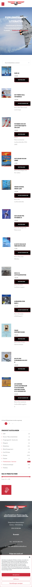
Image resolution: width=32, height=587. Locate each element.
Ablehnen (16, 579)
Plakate (5, 458)
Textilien (5, 467)
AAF (4, 433)
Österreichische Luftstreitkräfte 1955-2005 (20, 125)
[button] (29, 557)
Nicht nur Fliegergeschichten (20, 360)
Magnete (5, 443)
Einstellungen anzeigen (16, 583)
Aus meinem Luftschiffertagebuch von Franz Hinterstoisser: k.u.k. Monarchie (20, 387)
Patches (5, 455)
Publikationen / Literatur (9, 461)
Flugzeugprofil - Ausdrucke (10, 440)
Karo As (16, 73)
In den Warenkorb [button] (23, 103)
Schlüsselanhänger (8, 464)
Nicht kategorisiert (8, 449)
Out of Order (6, 452)
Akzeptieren (16, 575)
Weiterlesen (21, 79)
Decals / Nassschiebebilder (10, 437)
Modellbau (6, 446)
